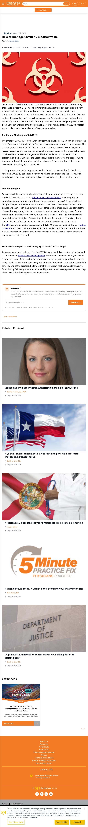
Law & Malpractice (10, 317)
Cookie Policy (33, 818)
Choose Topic (41, 10)
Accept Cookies (61, 822)
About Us (44, 741)
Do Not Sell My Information (44, 760)
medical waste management (31, 255)
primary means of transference (46, 197)
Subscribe (74, 302)
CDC (8, 225)
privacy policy (48, 307)
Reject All (77, 822)
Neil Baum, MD (13, 593)
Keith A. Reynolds (14, 461)
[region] (44, 816)
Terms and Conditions (44, 758)
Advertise (44, 744)
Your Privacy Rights (44, 763)
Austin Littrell (12, 527)
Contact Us (44, 749)
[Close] (84, 808)
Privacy (44, 755)
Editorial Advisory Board (44, 752)
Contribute (44, 747)
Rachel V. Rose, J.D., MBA (16, 392)
